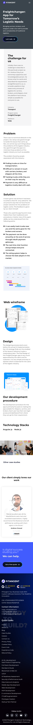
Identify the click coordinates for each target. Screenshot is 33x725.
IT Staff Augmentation (9, 696)
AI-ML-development (9, 660)
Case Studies (6, 633)
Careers (4, 636)
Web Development (8, 688)
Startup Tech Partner (9, 702)
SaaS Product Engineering (11, 662)
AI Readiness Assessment (11, 676)
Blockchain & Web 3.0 (9, 671)
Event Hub (5, 647)
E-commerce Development (11, 693)
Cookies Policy (7, 644)
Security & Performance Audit (12, 679)
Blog (3, 630)
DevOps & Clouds (8, 668)
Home (4, 625)
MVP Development (8, 690)
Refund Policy (6, 653)
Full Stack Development (10, 665)
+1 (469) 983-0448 (10, 612)
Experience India (8, 650)
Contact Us (6, 639)
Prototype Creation (8, 699)
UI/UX (4, 674)
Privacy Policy (6, 641)
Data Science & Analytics (10, 682)
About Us (5, 627)
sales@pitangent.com (14, 614)
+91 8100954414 (11, 610)
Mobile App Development (11, 685)
